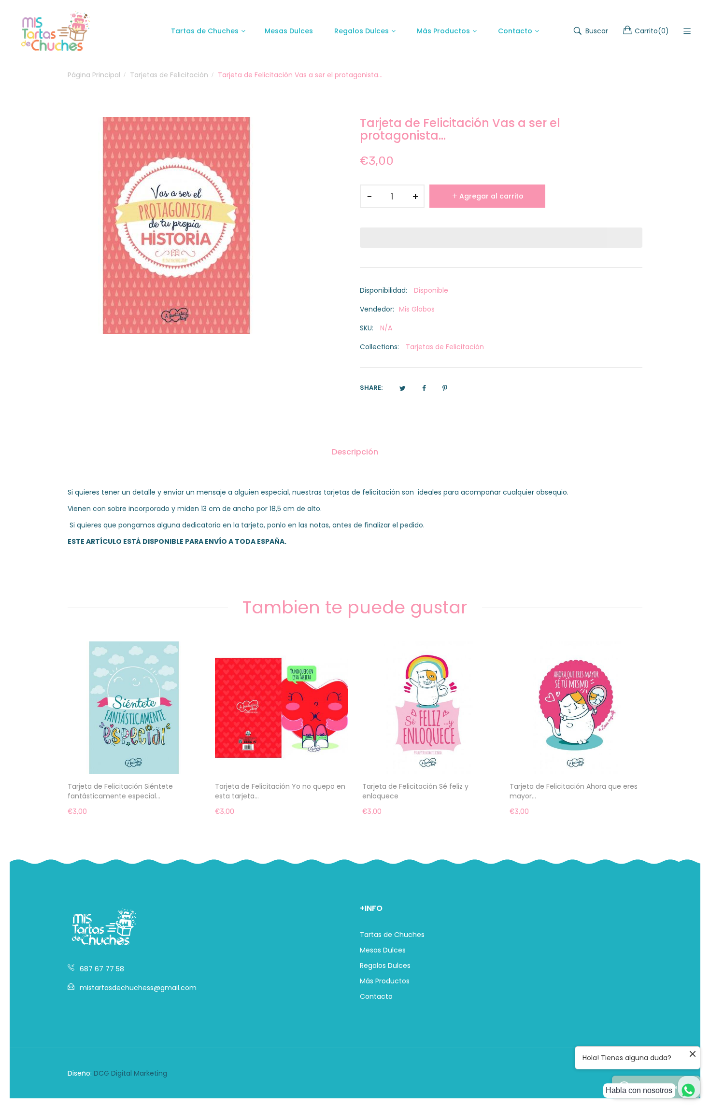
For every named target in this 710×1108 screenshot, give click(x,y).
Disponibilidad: (383, 290)
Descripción (355, 451)
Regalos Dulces (385, 965)
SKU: (366, 328)
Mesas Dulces (383, 950)
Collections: (379, 347)
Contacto (376, 996)
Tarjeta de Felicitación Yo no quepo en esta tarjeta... (133, 791)
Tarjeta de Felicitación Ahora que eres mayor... (426, 791)
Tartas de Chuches (392, 934)
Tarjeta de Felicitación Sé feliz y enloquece (268, 791)
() (652, 31)
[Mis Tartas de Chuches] (55, 31)
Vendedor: (377, 309)
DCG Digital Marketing (130, 1073)
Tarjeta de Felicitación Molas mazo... (570, 786)
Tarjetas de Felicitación (445, 347)
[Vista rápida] (198, 757)
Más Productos (385, 981)
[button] (501, 237)
